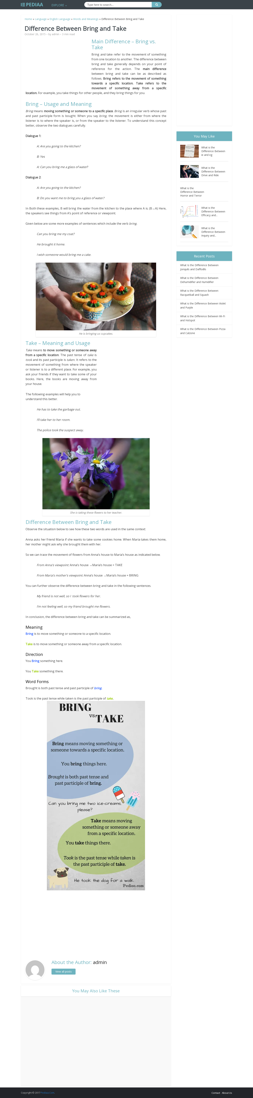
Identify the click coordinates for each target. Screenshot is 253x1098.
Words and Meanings (86, 19)
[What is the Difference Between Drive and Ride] (190, 171)
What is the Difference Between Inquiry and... (213, 231)
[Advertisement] (58, 64)
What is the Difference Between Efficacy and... (213, 211)
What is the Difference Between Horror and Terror (192, 191)
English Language (59, 19)
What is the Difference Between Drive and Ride (213, 171)
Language (41, 19)
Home (28, 19)
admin (55, 34)
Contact (216, 1092)
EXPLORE (57, 5)
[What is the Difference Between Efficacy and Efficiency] (190, 211)
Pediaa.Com (47, 1092)
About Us (227, 1092)
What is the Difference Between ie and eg (213, 151)
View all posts (63, 971)
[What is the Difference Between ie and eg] (190, 151)
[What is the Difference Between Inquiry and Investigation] (190, 231)
